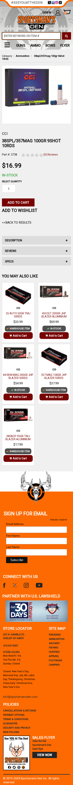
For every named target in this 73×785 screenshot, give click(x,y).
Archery (54, 643)
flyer (65, 45)
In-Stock (10, 175)
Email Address (16, 524)
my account (58, 12)
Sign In (46, 12)
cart (65, 13)
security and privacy (16, 727)
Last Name (12, 547)
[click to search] (66, 36)
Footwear (55, 660)
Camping (54, 664)
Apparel (54, 656)
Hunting (54, 651)
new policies (11, 732)
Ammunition (22, 55)
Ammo (35, 45)
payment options (14, 714)
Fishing (53, 647)
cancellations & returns (19, 710)
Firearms (55, 634)
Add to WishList (19, 210)
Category (7, 55)
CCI (5, 134)
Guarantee (10, 723)
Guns (20, 45)
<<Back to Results (16, 222)
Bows (50, 45)
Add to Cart (20, 335)
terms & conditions (15, 719)
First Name (13, 535)
